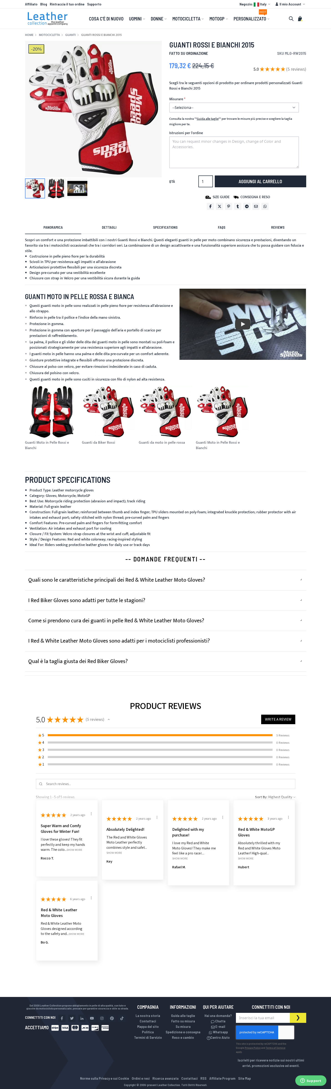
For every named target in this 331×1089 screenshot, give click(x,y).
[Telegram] (246, 206)
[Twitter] (219, 206)
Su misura (183, 1026)
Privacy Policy (253, 1047)
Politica (148, 1032)
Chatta (220, 1021)
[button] (255, 4)
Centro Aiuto (220, 1037)
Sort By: (261, 797)
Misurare (176, 99)
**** (208, 119)
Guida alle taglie (183, 1015)
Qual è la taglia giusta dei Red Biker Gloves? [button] (78, 661)
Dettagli (109, 227)
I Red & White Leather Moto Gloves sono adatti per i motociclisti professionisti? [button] (119, 641)
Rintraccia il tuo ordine (67, 4)
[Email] (256, 206)
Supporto (94, 4)
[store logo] (48, 18)
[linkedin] (82, 1018)
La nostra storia (148, 1015)
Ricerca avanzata (165, 1078)
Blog (43, 4)
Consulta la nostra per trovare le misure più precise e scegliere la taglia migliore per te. (230, 121)
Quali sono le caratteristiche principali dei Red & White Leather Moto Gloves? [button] (116, 580)
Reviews (278, 227)
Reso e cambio (183, 1037)
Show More (74, 849)
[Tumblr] (237, 206)
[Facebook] (210, 206)
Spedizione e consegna (183, 1032)
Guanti (70, 35)
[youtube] (92, 1018)
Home (29, 35)
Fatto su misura (183, 1021)
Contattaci (148, 1021)
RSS (203, 1078)
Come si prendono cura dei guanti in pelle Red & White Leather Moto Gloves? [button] (116, 620)
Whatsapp (220, 1032)
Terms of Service (276, 1047)
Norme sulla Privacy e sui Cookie (104, 1078)
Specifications (165, 227)
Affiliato (31, 4)
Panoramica (53, 227)
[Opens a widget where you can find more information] (310, 1081)
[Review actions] (91, 814)
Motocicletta (49, 35)
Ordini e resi (141, 1078)
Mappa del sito (148, 1026)
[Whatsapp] (265, 206)
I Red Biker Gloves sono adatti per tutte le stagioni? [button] (86, 600)
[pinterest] (112, 1018)
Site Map (244, 1078)
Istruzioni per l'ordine (186, 133)
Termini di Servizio (148, 1037)
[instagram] (102, 1018)
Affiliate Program (222, 1078)
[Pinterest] (228, 206)
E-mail (220, 1026)
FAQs (221, 227)
